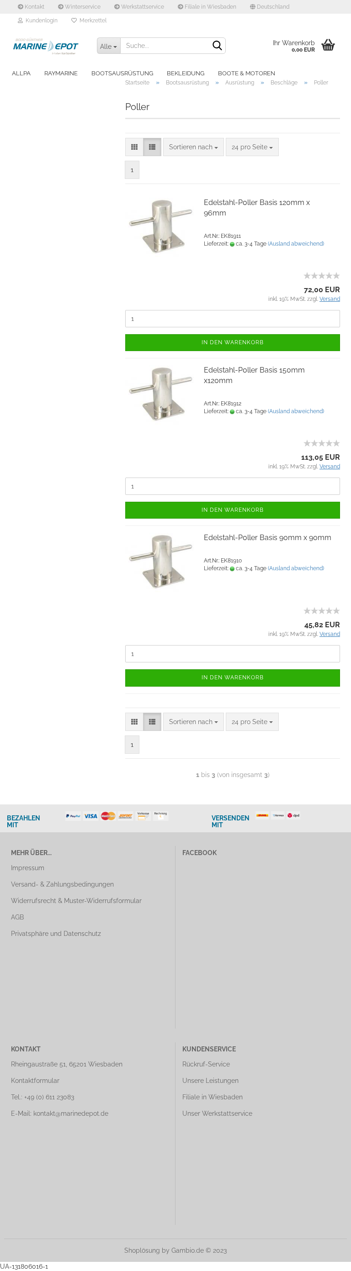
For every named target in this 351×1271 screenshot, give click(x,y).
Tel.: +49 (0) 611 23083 (42, 1097)
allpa (21, 73)
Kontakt (33, 7)
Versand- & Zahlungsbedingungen (62, 884)
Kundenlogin (40, 20)
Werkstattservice (142, 7)
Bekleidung (185, 73)
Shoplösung (142, 1250)
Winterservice (82, 7)
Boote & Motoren (246, 73)
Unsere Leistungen (210, 1080)
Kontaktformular (35, 1080)
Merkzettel (91, 20)
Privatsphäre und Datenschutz (56, 933)
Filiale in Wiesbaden (209, 7)
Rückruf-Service (206, 1064)
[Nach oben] (326, 1257)
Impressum (27, 868)
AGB (17, 917)
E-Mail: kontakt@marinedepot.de (59, 1113)
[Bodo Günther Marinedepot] (47, 45)
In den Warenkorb (233, 342)
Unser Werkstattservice (217, 1113)
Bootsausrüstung (122, 73)
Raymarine (61, 73)
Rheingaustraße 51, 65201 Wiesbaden (66, 1064)
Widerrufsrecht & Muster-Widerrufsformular (76, 900)
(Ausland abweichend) (296, 244)
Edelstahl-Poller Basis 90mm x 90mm (267, 537)
